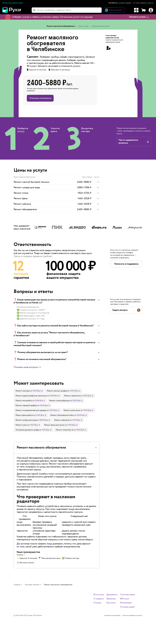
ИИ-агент (124, 598)
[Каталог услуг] (136, 10)
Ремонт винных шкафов (57, 390)
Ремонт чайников (61, 420)
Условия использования (112, 616)
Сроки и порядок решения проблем (33, 256)
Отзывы (97, 602)
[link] (29, 391)
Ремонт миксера (23, 390)
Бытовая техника (32, 584)
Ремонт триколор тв (64, 429)
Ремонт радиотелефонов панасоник (31, 395)
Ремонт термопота (72, 395)
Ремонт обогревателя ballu (62, 415)
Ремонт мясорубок (24, 400)
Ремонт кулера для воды (26, 420)
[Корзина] (143, 10)
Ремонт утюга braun (72, 410)
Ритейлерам (126, 602)
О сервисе (98, 598)
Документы (112, 594)
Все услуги (98, 594)
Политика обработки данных (132, 616)
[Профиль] (151, 10)
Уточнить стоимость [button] (40, 98)
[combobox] (67, 10)
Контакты (111, 602)
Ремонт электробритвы (59, 400)
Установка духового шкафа (27, 429)
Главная (17, 584)
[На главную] (15, 10)
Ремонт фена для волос (54, 425)
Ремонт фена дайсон (24, 415)
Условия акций (127, 607)
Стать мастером (127, 594)
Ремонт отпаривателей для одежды (31, 410)
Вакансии (111, 598)
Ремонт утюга (21, 425)
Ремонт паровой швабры (26, 405)
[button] (131, 3)
